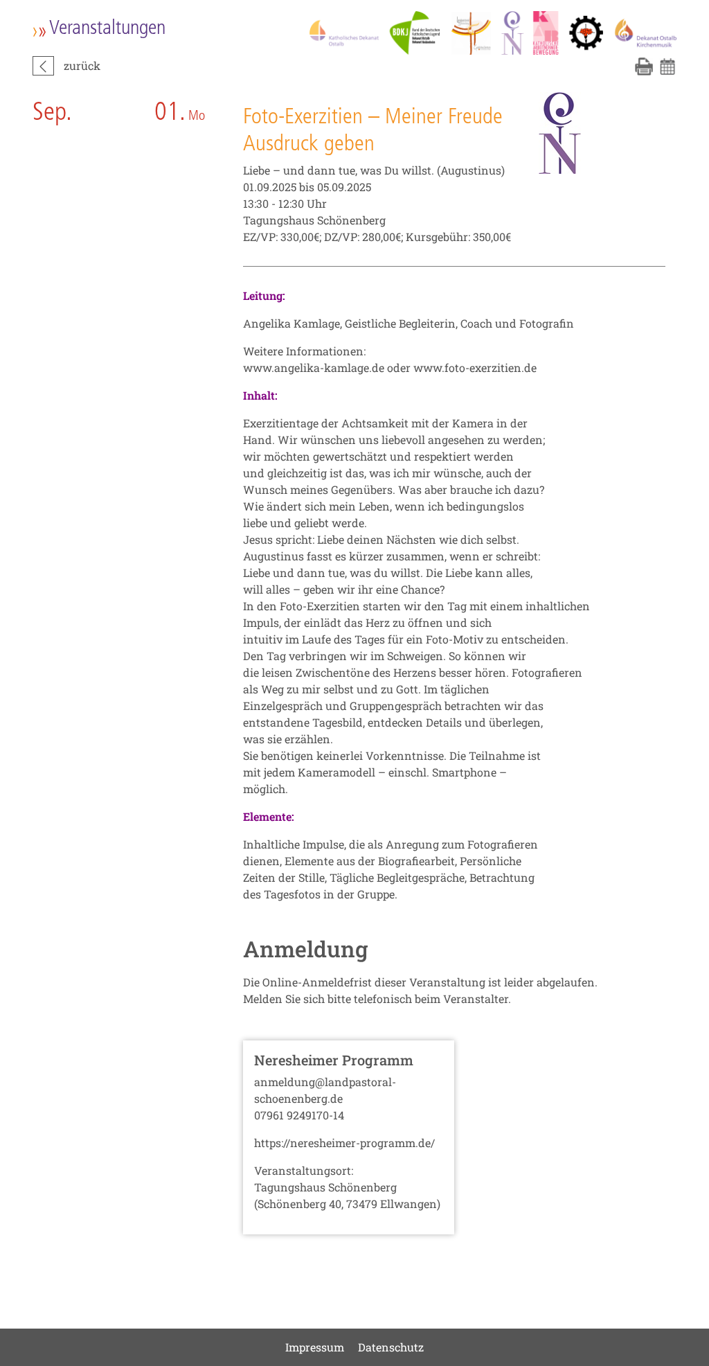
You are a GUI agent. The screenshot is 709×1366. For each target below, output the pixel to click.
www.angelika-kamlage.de (313, 367)
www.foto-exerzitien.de (475, 367)
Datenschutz (391, 1347)
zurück (82, 65)
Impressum (314, 1347)
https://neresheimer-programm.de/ (344, 1142)
